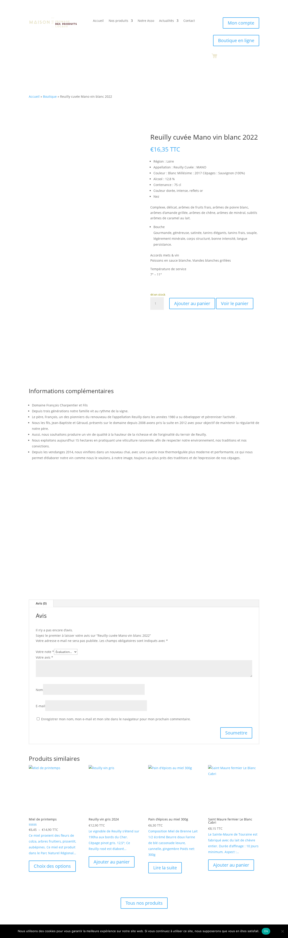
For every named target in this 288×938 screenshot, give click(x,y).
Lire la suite (165, 868)
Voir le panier (234, 303)
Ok (266, 931)
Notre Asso (146, 21)
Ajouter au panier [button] (112, 862)
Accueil (98, 21)
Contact (189, 21)
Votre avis (44, 657)
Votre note (45, 652)
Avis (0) (41, 603)
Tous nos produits (144, 903)
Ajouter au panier (192, 303)
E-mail (40, 706)
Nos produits (118, 21)
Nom (39, 690)
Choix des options (52, 866)
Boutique (50, 96)
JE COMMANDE (184, 546)
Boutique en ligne (236, 40)
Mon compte (241, 23)
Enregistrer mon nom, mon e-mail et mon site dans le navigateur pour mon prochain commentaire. (116, 719)
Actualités (166, 21)
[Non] (282, 931)
